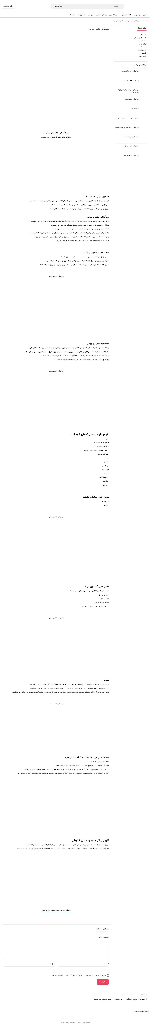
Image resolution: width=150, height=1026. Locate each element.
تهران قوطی (142, 44)
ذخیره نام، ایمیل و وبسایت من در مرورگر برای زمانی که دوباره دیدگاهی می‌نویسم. (79, 975)
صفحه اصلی (144, 21)
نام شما (106, 964)
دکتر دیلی (143, 35)
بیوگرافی (136, 21)
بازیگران (129, 21)
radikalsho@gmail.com (133, 999)
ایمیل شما (52, 964)
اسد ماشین (142, 47)
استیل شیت (142, 50)
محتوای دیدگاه (103, 937)
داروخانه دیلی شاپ (140, 38)
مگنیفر (144, 53)
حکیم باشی (142, 56)
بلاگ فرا (144, 41)
